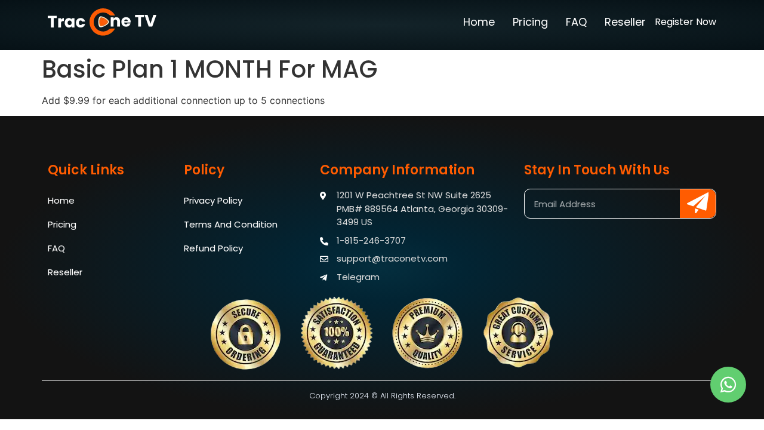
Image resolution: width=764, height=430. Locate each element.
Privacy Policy (213, 200)
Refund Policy (213, 248)
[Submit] (698, 203)
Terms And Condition (231, 224)
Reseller (625, 21)
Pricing (530, 21)
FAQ (576, 21)
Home (479, 21)
